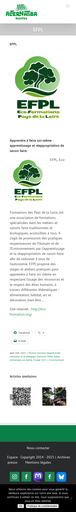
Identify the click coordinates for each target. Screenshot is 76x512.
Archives (63, 457)
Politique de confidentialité (42, 506)
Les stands (27, 359)
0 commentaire (56, 359)
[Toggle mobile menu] (68, 6)
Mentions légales (38, 462)
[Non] (71, 498)
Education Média (45, 356)
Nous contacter (38, 448)
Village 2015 (39, 359)
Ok (20, 506)
